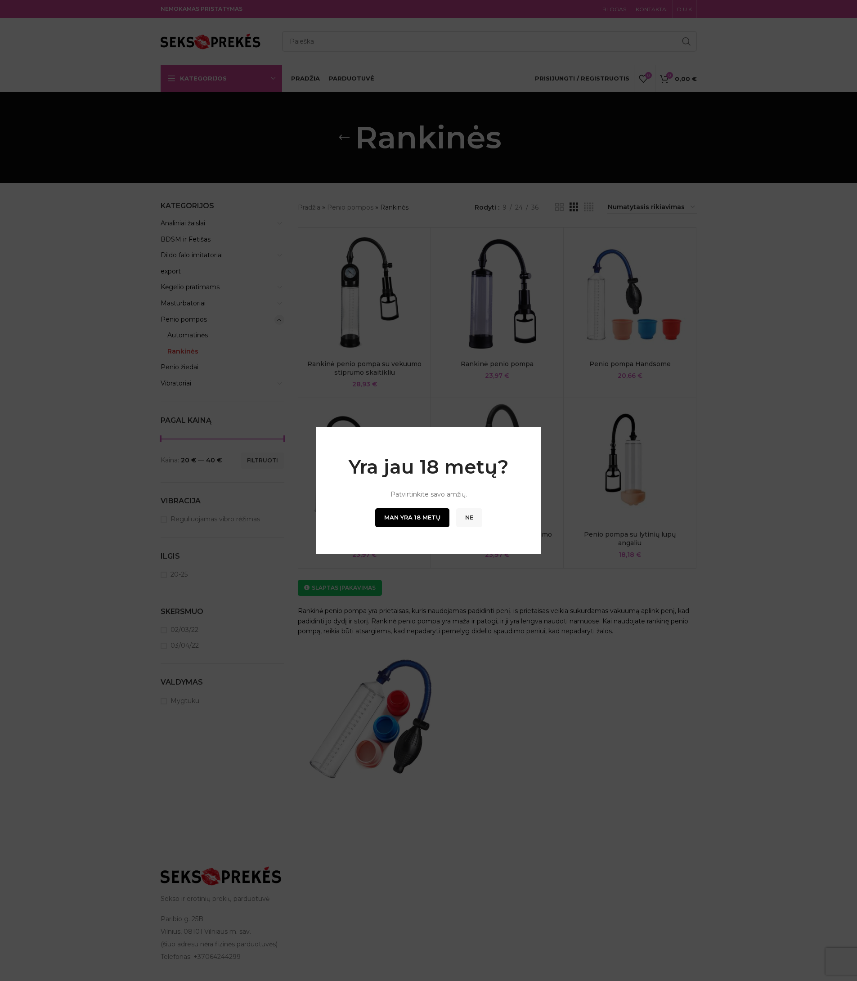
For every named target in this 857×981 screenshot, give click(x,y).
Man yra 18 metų (412, 517)
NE (469, 517)
